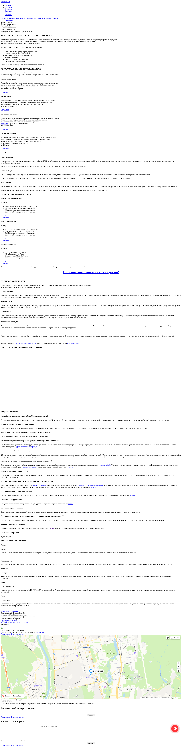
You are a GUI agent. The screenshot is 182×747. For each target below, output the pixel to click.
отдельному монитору (29, 467)
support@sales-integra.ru (9, 620)
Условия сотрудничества (9, 611)
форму (52, 528)
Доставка (8, 7)
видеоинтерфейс (105, 465)
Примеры (8, 11)
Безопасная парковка (35, 18)
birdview (5, 2)
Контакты (8, 15)
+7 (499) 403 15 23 (7, 20)
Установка (8, 9)
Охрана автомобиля (50, 18)
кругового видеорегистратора (26, 447)
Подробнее (5, 92)
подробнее (41, 632)
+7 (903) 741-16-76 (21, 622)
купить (3, 215)
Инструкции (9, 13)
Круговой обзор (22, 18)
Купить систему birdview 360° (11, 700)
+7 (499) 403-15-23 (7, 622)
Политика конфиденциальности (12, 634)
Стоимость (9, 5)
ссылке (70, 467)
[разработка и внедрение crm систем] (2, 628)
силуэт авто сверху (39, 485)
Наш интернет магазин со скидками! (91, 272)
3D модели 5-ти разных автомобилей (89, 485)
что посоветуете (73, 343)
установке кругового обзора (26, 343)
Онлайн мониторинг (8, 18)
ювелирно (4, 124)
